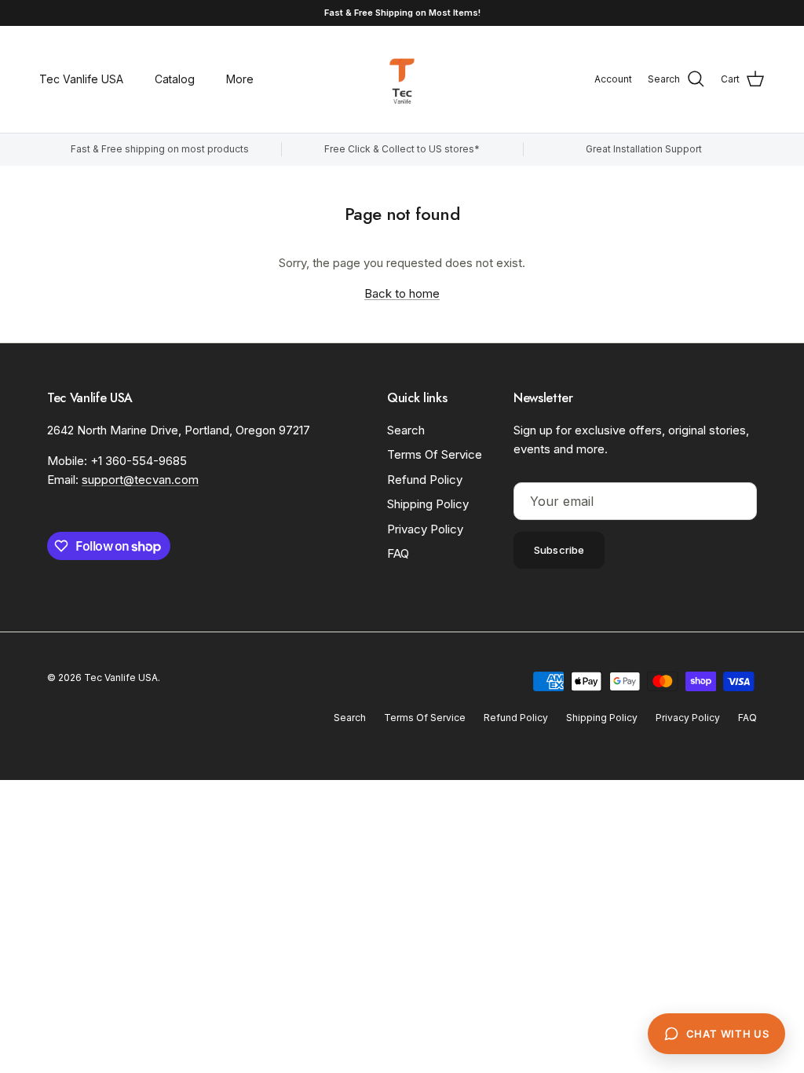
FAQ (398, 553)
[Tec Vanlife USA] (402, 79)
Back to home (402, 293)
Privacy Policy (425, 529)
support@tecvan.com (140, 479)
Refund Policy (424, 479)
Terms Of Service (434, 454)
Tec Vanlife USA (81, 79)
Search (406, 430)
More (240, 79)
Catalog (175, 79)
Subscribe (559, 550)
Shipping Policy (428, 503)
